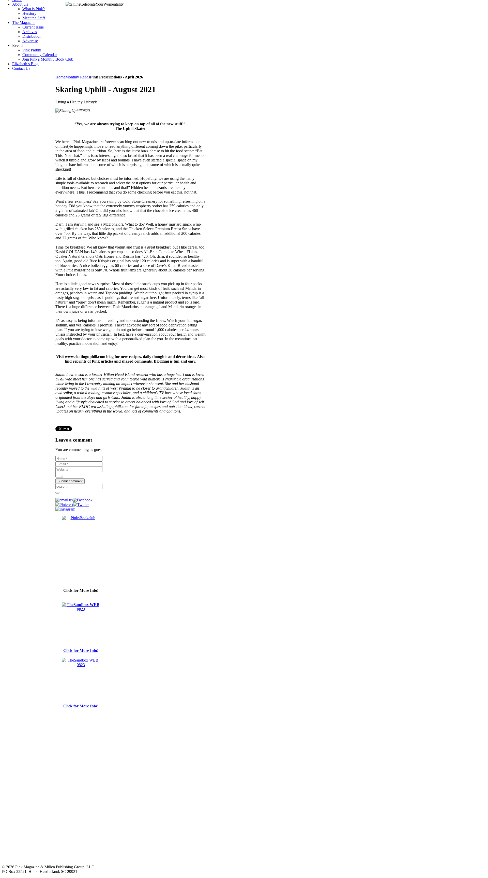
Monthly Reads (77, 77)
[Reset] (57, 492)
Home (60, 77)
